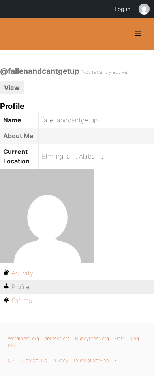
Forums (21, 301)
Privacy (60, 360)
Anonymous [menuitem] (143, 9)
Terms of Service (91, 360)
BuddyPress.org (13, 34)
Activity (22, 273)
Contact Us (34, 360)
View (12, 88)
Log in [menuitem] (122, 9)
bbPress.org (57, 338)
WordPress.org (23, 338)
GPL (12, 360)
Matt (119, 338)
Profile (20, 287)
